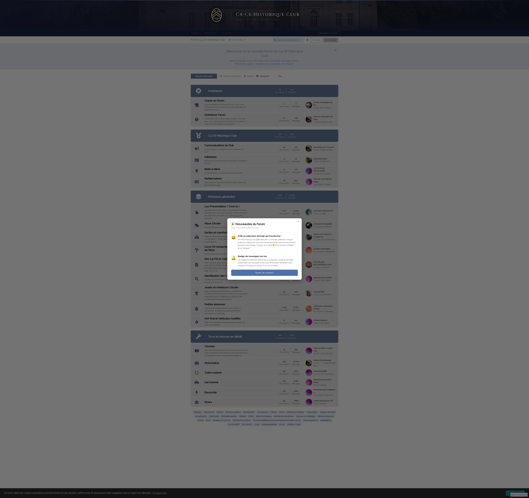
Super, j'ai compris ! (264, 272)
